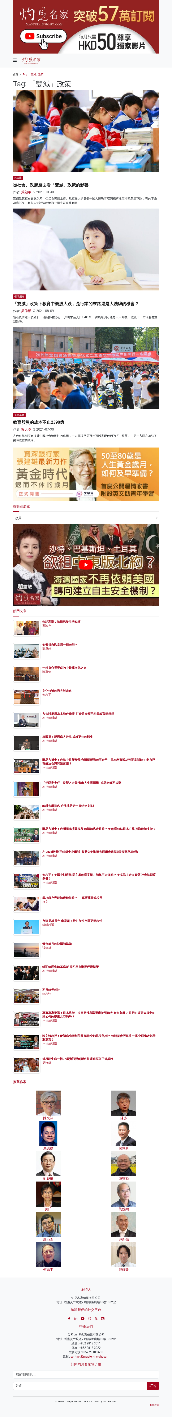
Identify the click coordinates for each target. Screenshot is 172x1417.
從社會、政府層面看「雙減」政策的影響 (51, 184)
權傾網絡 (19, 296)
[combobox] (86, 518)
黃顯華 (26, 192)
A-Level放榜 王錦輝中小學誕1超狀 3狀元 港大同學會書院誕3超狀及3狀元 (90, 851)
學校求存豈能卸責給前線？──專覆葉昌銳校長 (72, 897)
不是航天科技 (51, 989)
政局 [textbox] (18, 518)
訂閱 (153, 1386)
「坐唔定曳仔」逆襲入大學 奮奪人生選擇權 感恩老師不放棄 (81, 782)
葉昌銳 (46, 648)
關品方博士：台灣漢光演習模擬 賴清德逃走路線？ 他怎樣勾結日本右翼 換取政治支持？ (99, 828)
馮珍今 (46, 625)
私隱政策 (154, 1405)
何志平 (46, 694)
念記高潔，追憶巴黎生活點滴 (61, 621)
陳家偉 (46, 671)
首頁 (15, 74)
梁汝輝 (46, 1062)
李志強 (46, 993)
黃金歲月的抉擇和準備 (57, 943)
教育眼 (18, 177)
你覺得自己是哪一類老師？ (60, 644)
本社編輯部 (49, 717)
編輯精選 (48, 924)
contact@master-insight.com (89, 1356)
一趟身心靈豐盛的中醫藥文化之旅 (64, 667)
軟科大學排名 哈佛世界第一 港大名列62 (68, 805)
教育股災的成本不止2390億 (38, 422)
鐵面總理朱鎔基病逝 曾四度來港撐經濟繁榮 (70, 966)
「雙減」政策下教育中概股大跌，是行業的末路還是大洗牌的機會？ (76, 303)
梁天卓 (26, 429)
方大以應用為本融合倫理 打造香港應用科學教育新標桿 (78, 713)
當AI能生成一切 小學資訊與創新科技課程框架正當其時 (77, 1058)
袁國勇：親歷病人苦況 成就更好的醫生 (67, 736)
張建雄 (46, 947)
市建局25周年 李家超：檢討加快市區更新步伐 (72, 920)
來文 (45, 901)
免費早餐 (19, 415)
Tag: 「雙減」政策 (33, 74)
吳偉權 (26, 311)
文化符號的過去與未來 (57, 690)
